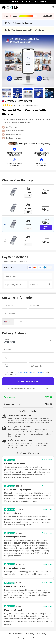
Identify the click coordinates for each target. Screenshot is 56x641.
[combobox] (8, 322)
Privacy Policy (41, 372)
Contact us (34, 638)
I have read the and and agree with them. (27, 373)
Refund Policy (41, 634)
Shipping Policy (23, 638)
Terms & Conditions (15, 634)
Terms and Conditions (24, 372)
